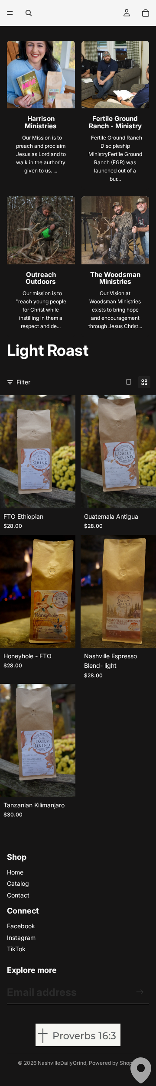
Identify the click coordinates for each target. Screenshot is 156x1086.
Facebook (21, 926)
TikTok (16, 949)
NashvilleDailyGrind (62, 1063)
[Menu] (10, 13)
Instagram (21, 937)
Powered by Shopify (113, 1063)
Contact (18, 895)
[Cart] (145, 13)
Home (15, 872)
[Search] (28, 13)
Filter (23, 382)
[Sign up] (140, 992)
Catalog (18, 883)
